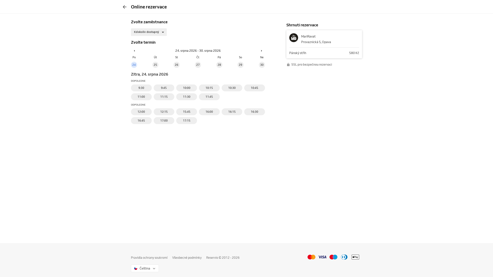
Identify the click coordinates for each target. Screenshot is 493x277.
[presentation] (124, 7)
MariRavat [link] (308, 36)
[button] (149, 32)
